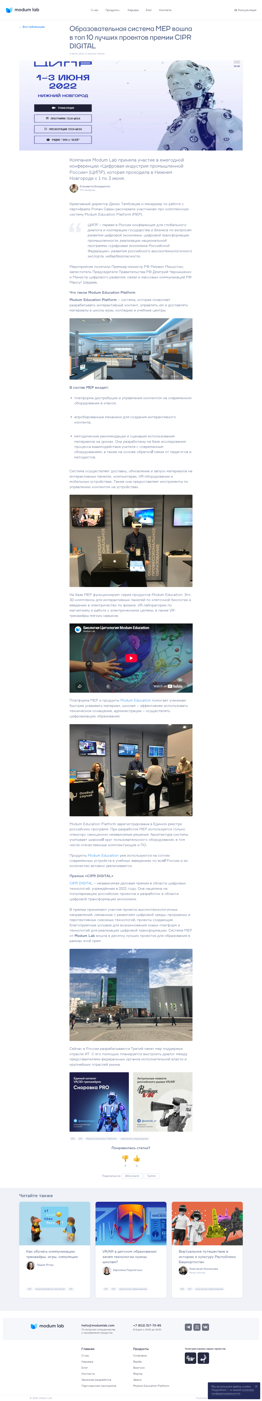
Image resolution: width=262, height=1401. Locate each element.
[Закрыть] (256, 1386)
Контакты (88, 1373)
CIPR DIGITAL (81, 883)
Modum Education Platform (101, 1138)
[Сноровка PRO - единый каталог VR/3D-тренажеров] (99, 1102)
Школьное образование (134, 1138)
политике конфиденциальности (233, 1391)
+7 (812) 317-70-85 (147, 1325)
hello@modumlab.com (97, 1325)
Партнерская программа (98, 1385)
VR (80, 1138)
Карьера (87, 1361)
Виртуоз (139, 1367)
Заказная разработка (96, 1379)
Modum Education (135, 700)
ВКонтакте (132, 1176)
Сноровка (140, 1355)
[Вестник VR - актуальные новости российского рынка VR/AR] (163, 1102)
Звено (137, 1379)
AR (72, 1138)
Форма (137, 1373)
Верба (137, 1361)
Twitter (151, 1176)
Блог (84, 1367)
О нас (85, 1355)
